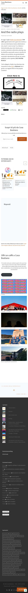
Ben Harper (6, 536)
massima (5, 557)
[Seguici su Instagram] (13, 590)
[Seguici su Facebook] (9, 590)
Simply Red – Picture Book (13, 488)
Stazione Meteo (12, 407)
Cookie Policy (5, 514)
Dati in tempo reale (13, 415)
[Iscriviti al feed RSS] (6, 590)
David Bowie (17, 545)
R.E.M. (16, 567)
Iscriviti (22, 139)
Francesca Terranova (6, 472)
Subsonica (18, 569)
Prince (10, 567)
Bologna (21, 536)
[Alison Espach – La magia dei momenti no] (14, 337)
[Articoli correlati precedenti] (21, 163)
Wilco (16, 574)
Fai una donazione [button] (7, 274)
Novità (19, 8)
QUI (12, 66)
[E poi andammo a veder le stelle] (14, 320)
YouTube (22, 574)
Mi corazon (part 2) (15, 476)
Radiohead (6, 569)
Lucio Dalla (15, 555)
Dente (4, 548)
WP (9, 586)
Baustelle (16, 533)
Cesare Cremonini (8, 540)
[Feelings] (14, 286)
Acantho (5, 533)
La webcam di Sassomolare (13, 490)
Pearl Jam (18, 562)
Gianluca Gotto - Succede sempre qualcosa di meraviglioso (16, 423)
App (10, 533)
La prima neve (14, 492)
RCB (12, 569)
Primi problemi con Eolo (13, 495)
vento (13, 572)
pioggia (5, 567)
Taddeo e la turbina (10, 499)
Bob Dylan (14, 536)
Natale (19, 560)
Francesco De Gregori (9, 550)
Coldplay (17, 540)
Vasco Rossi (6, 572)
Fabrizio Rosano (5, 484)
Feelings (3, 294)
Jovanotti (21, 553)
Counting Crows (15, 543)
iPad (10, 553)
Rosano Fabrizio (5, 492)
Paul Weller (11, 562)
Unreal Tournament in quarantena (14, 478)
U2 (23, 569)
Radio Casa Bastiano (12, 8)
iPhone (15, 553)
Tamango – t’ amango (6, 311)
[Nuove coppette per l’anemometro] (14, 353)
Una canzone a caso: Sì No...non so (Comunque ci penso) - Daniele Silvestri (17, 441)
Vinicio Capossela (8, 574)
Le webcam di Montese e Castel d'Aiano (17, 426)
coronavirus (6, 543)
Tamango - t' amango (13, 433)
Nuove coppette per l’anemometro (9, 361)
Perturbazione (7, 565)
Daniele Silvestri (7, 545)
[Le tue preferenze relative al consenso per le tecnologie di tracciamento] (25, 590)
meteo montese (14, 557)
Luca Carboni (6, 555)
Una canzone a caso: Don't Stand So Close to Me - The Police (16, 430)
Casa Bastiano (10, 584)
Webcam (10, 411)
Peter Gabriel (16, 565)
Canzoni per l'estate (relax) (14, 437)
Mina (14, 560)
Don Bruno (11, 548)
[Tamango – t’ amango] (14, 303)
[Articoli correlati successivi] (25, 163)
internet (5, 553)
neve (4, 562)
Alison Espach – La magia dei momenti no (10, 345)
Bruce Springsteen (8, 538)
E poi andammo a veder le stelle (8, 328)
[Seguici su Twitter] (11, 590)
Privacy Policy (6, 511)
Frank (18, 550)
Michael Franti (7, 560)
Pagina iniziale (4, 8)
